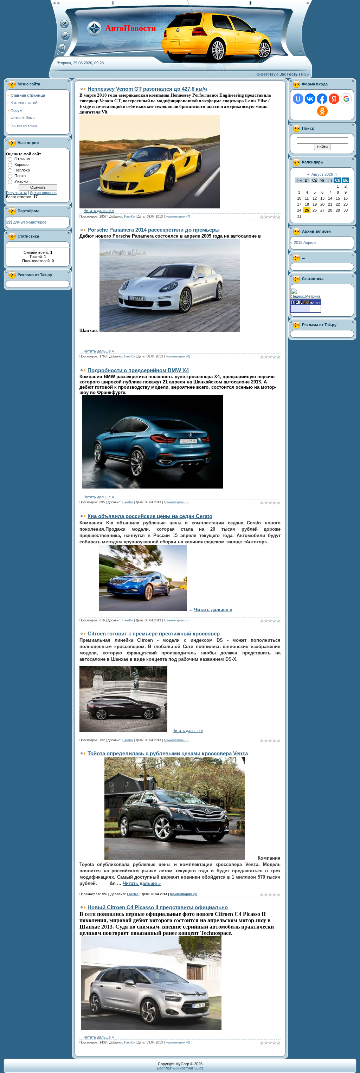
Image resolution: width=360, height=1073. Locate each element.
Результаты (16, 192)
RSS (305, 74)
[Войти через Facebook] (322, 98)
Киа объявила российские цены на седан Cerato (150, 516)
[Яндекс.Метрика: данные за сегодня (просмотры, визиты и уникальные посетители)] (305, 293)
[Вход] (62, 51)
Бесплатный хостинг (175, 1068)
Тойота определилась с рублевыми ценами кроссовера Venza (168, 753)
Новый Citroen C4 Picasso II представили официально (158, 907)
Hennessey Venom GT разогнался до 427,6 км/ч (147, 89)
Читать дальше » (99, 210)
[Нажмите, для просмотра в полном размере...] (149, 207)
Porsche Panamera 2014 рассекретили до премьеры (154, 230)
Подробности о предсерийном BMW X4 (138, 370)
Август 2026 (322, 174)
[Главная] (64, 27)
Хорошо (21, 164)
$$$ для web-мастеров (26, 222)
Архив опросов (43, 192)
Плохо (20, 176)
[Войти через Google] (346, 98)
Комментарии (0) (178, 356)
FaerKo (129, 216)
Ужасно (21, 181)
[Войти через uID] (298, 98)
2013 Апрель (305, 242)
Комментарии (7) (178, 216)
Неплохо (22, 170)
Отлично (22, 159)
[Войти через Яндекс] (334, 98)
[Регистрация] (65, 39)
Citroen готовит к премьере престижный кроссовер (154, 633)
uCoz (199, 1068)
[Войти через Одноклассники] (322, 111)
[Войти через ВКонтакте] (310, 98)
